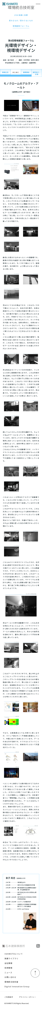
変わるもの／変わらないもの (21, 20)
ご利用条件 (8, 997)
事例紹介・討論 (37, 73)
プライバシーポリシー (27, 997)
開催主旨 (5, 72)
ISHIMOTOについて (13, 953)
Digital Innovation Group (16, 986)
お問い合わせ (10, 977)
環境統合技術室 (11, 981)
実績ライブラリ (11, 958)
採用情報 (8, 967)
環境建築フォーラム (21, 26)
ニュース (8, 972)
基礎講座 (26, 72)
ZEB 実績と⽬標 (21, 15)
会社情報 (8, 963)
